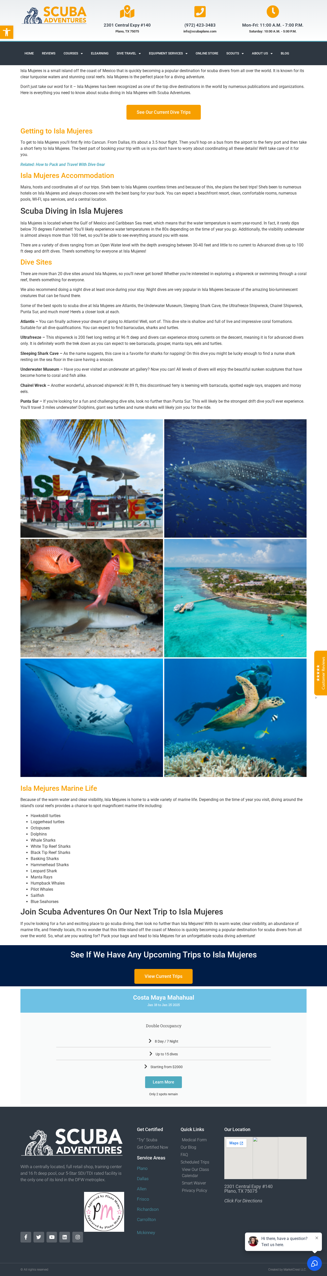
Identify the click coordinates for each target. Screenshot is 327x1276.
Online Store (207, 53)
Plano (142, 1168)
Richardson (148, 1209)
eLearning (100, 53)
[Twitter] (38, 1237)
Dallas (143, 1178)
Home (29, 53)
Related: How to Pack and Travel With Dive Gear (62, 164)
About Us (260, 53)
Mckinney (146, 1232)
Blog (285, 53)
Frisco (143, 1199)
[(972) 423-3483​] (200, 11)
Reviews (48, 53)
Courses (71, 53)
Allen (141, 1188)
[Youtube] (51, 1237)
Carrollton (146, 1219)
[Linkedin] (64, 1237)
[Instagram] (77, 1237)
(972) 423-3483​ (200, 25)
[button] (6, 32)
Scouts (232, 53)
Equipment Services (166, 53)
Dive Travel (126, 53)
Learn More (163, 1082)
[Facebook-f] (25, 1237)
